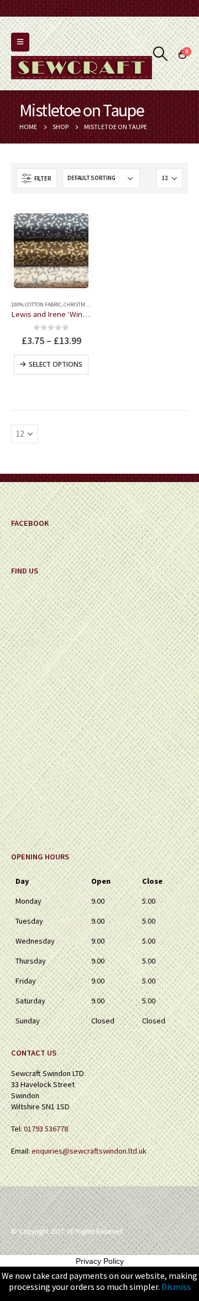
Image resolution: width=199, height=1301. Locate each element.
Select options (55, 364)
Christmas (77, 304)
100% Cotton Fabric (36, 304)
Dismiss (176, 1286)
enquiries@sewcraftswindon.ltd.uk (89, 1151)
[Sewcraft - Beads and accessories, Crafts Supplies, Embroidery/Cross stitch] (81, 67)
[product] (51, 250)
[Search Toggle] (160, 54)
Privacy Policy (100, 1261)
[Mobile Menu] (20, 42)
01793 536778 (46, 1129)
